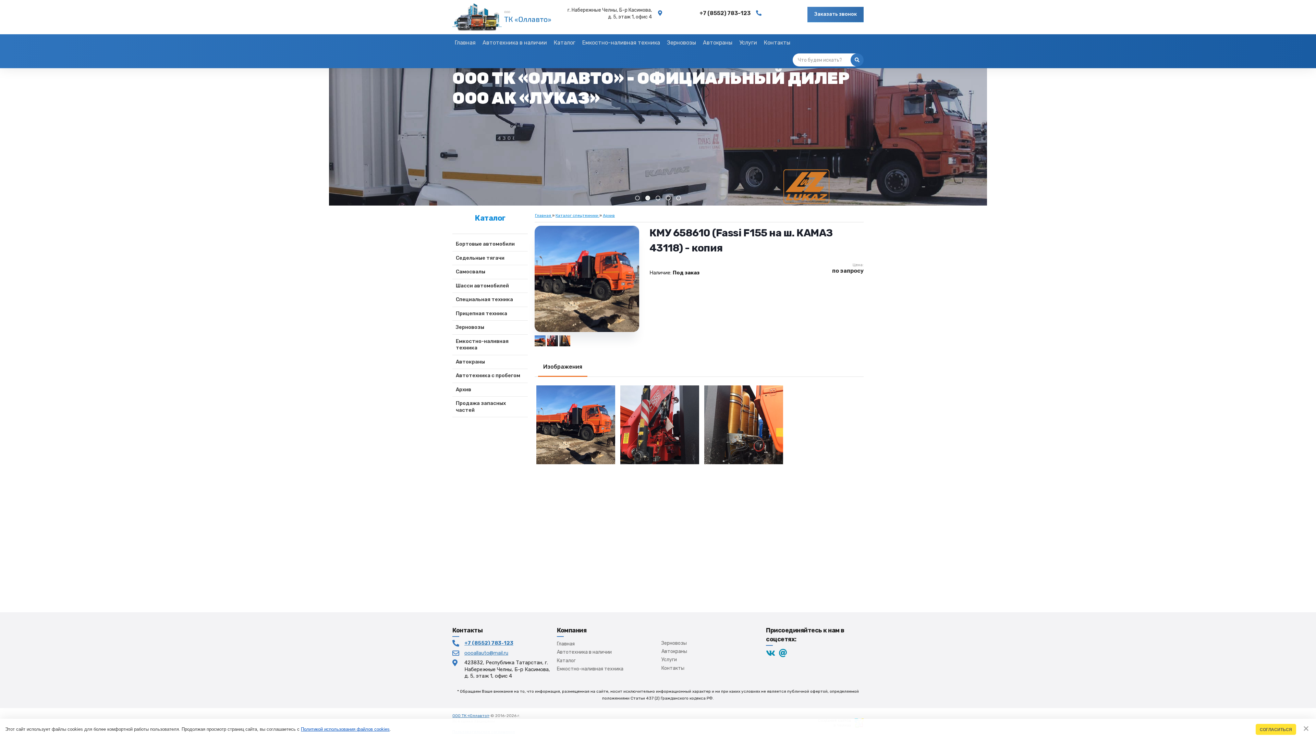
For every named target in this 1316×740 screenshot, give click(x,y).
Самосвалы (470, 272)
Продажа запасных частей (481, 406)
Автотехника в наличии (584, 652)
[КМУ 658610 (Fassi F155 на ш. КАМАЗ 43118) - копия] (564, 340)
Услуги (669, 660)
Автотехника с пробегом (488, 375)
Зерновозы (470, 327)
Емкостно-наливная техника (482, 344)
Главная (566, 644)
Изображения (562, 366)
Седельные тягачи (480, 258)
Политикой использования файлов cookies (345, 729)
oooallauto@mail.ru (486, 653)
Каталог (566, 661)
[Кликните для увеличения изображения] (587, 279)
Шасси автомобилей (482, 286)
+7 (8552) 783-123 (488, 643)
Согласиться (1276, 729)
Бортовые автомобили (485, 244)
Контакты (672, 668)
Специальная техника (484, 299)
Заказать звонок (835, 14)
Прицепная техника (481, 313)
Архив (463, 389)
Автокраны (470, 362)
